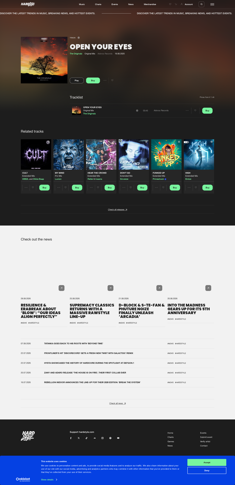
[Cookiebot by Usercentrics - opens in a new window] (23, 480)
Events (115, 4)
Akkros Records (105, 53)
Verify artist (205, 441)
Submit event (206, 437)
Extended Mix (28, 176)
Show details (47, 479)
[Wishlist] (170, 4)
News (131, 4)
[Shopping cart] (176, 4)
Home (170, 433)
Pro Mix (58, 176)
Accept (207, 462)
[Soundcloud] (95, 438)
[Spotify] (110, 438)
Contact (204, 446)
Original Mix (88, 110)
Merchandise (150, 4)
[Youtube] (118, 438)
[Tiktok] (87, 438)
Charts (98, 4)
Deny (206, 470)
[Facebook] (71, 438)
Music (82, 4)
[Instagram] (102, 438)
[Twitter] (79, 438)
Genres (171, 441)
